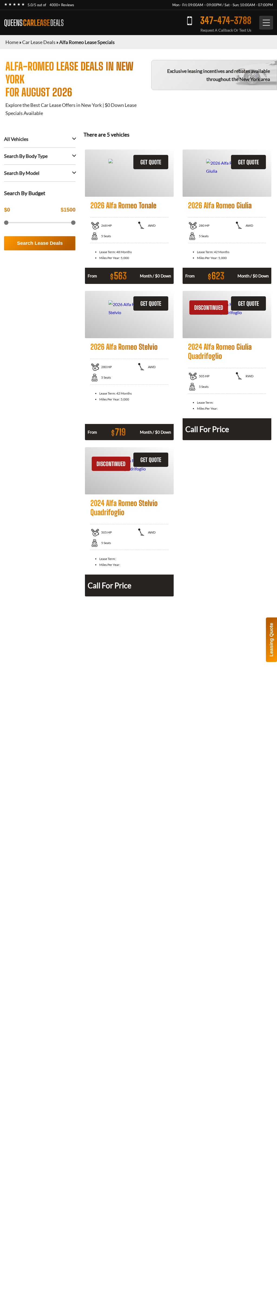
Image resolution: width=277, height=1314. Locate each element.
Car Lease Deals (38, 42)
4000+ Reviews (62, 5)
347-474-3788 (225, 20)
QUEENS (34, 23)
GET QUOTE (150, 162)
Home (11, 42)
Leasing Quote (271, 640)
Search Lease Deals (40, 243)
